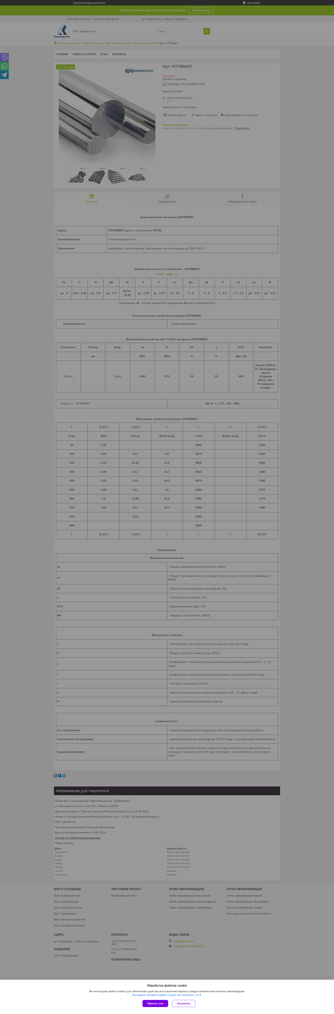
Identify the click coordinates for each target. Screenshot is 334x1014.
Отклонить (183, 1003)
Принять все (155, 1003)
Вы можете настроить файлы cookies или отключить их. (166, 995)
